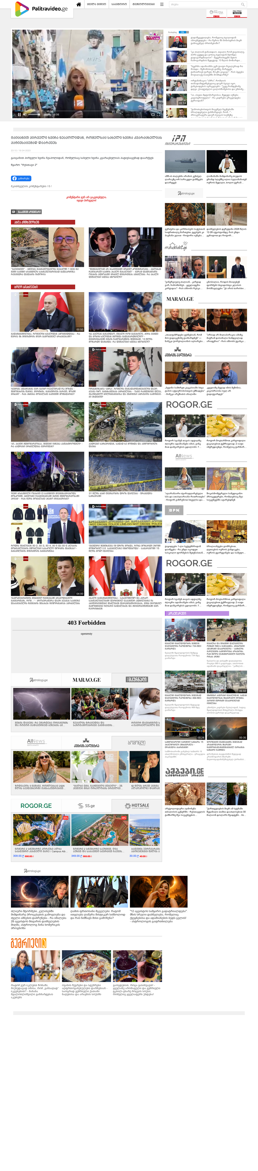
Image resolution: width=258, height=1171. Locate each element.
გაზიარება (23, 178)
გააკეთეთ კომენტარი (29, 212)
